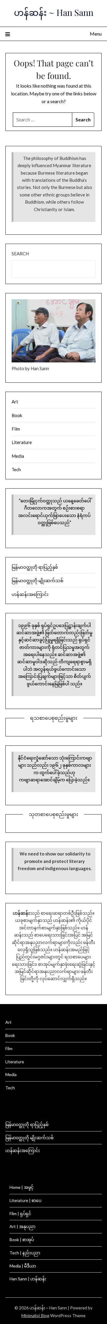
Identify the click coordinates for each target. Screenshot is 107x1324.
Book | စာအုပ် (22, 1239)
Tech (16, 469)
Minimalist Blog (35, 1315)
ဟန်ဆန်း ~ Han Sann (53, 12)
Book (17, 415)
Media (18, 456)
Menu (96, 33)
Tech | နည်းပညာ (25, 1252)
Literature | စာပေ (25, 1200)
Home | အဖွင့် (22, 1187)
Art (15, 401)
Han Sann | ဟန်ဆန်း (28, 1278)
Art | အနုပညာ (22, 1226)
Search (20, 253)
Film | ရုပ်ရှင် (20, 1213)
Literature (22, 442)
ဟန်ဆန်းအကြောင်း (30, 594)
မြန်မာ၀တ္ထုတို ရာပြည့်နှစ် (35, 567)
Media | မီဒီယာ (23, 1265)
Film (16, 428)
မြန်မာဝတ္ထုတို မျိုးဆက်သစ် (37, 580)
